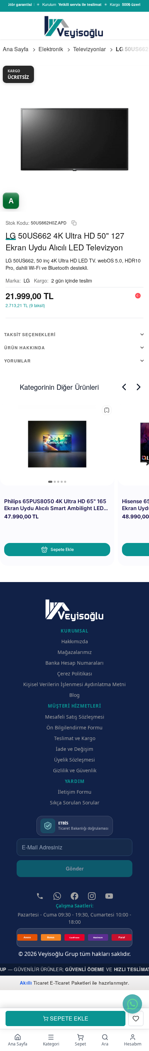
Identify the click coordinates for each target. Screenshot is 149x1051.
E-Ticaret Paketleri (70, 982)
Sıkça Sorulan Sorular (74, 802)
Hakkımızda (74, 641)
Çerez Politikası (74, 673)
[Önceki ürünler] (124, 387)
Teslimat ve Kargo (74, 738)
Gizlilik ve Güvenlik (74, 770)
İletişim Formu (74, 792)
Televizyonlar (89, 49)
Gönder (75, 868)
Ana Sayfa (15, 49)
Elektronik (50, 49)
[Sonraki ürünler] (138, 387)
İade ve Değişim (74, 749)
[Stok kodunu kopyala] (74, 223)
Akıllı (26, 982)
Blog (74, 695)
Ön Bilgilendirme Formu (74, 727)
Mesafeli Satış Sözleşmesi (74, 716)
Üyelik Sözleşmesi (74, 759)
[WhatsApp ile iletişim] (132, 1004)
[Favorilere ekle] (107, 410)
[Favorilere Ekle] (135, 1018)
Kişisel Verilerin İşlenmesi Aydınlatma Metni (74, 684)
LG (27, 280)
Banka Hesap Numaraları (74, 663)
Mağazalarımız (75, 652)
